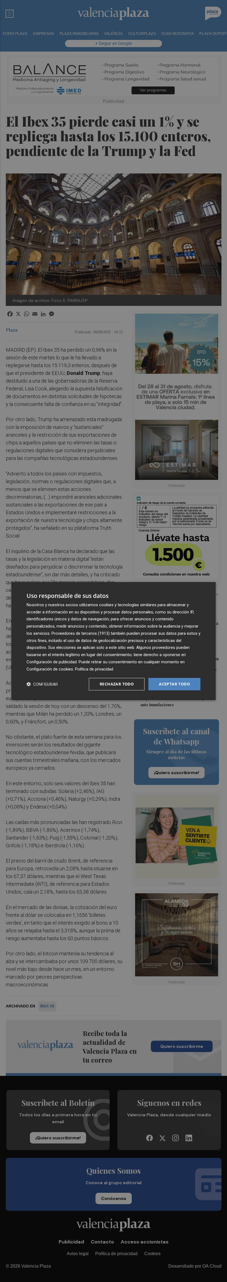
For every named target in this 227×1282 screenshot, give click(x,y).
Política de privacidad (94, 668)
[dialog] (113, 641)
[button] (42, 684)
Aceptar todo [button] (174, 684)
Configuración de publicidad (52, 661)
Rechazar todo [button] (117, 684)
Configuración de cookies (50, 668)
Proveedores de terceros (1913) (80, 633)
